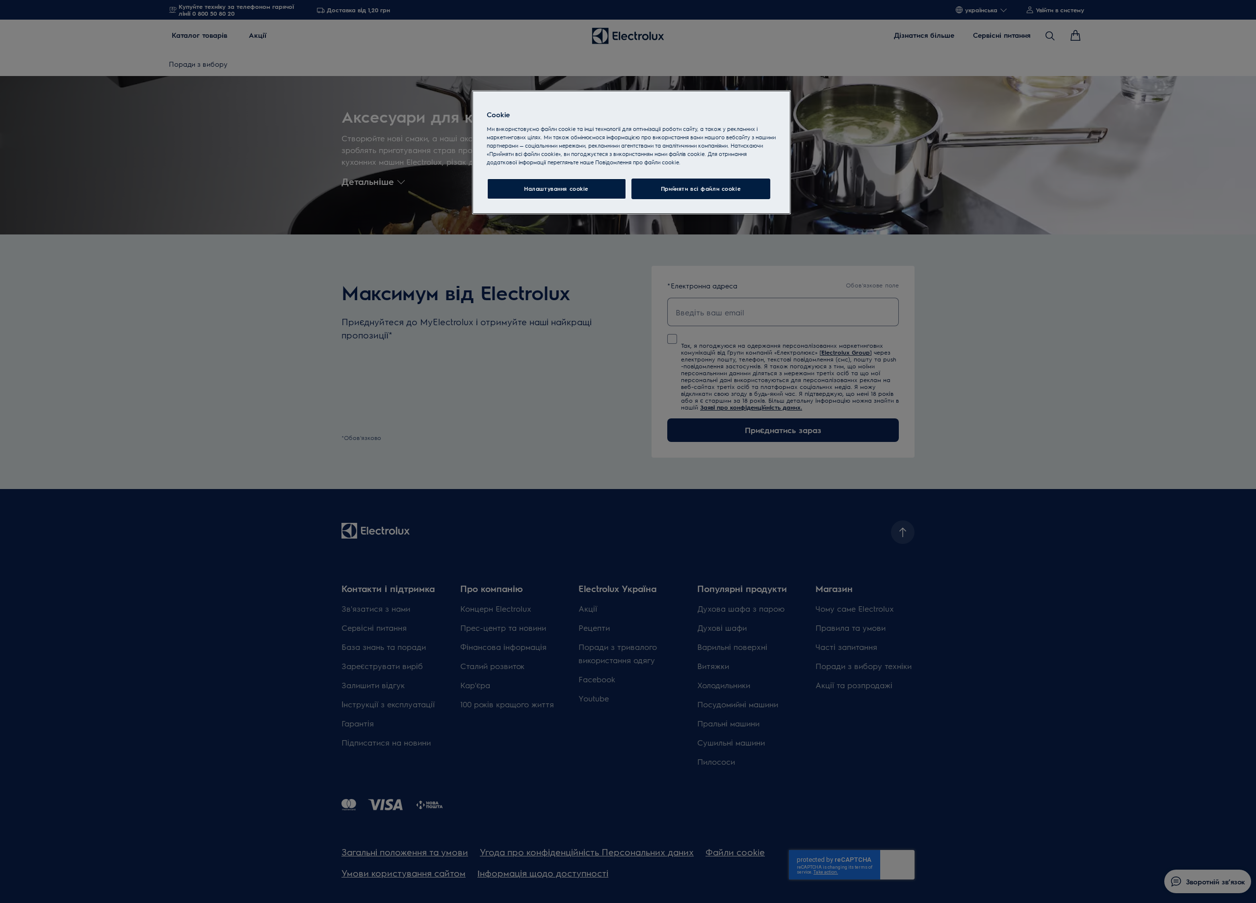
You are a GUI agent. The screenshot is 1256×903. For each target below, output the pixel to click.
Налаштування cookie (556, 188)
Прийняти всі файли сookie (701, 188)
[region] (631, 152)
